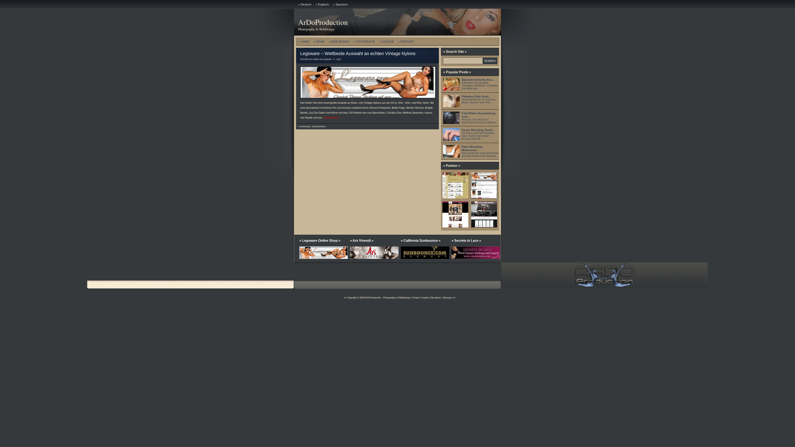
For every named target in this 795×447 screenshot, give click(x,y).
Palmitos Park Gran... (476, 96)
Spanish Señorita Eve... (478, 79)
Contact (416, 297)
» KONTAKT (406, 41)
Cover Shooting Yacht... (478, 130)
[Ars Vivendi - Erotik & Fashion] (484, 226)
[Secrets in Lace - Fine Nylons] (455, 226)
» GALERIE (386, 41)
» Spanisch (340, 4)
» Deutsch (304, 4)
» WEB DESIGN (339, 41)
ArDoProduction (323, 22)
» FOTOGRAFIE (364, 41)
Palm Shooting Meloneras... (472, 148)
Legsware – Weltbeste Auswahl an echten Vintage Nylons (358, 53)
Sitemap (446, 297)
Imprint (425, 297)
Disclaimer (435, 297)
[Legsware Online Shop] (484, 197)
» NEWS (318, 41)
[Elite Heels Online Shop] (455, 197)
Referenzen (318, 126)
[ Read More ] (330, 117)
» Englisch (322, 4)
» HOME (303, 41)
